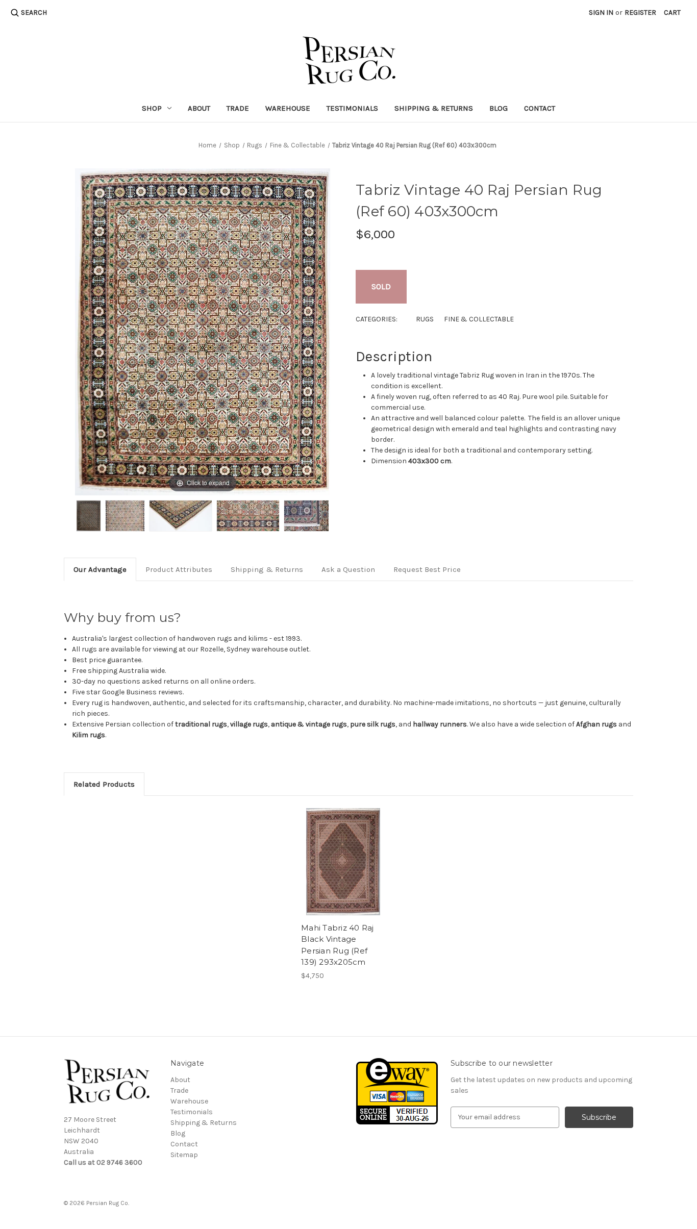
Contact (539, 108)
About (199, 108)
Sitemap (184, 1154)
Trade (238, 108)
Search (34, 12)
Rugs (425, 319)
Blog (498, 108)
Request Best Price (427, 569)
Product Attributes (178, 569)
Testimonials (352, 108)
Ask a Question (348, 569)
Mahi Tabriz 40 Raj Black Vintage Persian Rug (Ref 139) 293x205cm (337, 945)
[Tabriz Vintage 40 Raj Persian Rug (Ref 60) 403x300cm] (89, 515)
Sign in (601, 12)
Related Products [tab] (104, 784)
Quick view (343, 862)
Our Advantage (100, 569)
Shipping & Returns (433, 108)
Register (640, 12)
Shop (152, 108)
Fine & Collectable (479, 319)
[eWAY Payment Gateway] (397, 1090)
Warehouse (287, 108)
